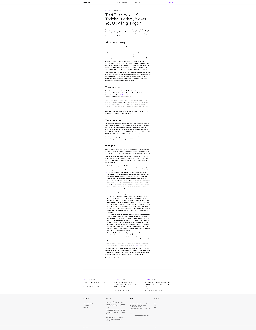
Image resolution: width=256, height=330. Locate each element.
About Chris (155, 301)
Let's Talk (171, 2)
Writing (135, 2)
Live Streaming (86, 305)
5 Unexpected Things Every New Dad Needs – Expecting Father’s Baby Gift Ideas (157, 284)
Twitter (154, 307)
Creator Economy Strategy (88, 303)
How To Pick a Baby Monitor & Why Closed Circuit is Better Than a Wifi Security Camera (125, 284)
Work (131, 2)
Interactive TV (85, 307)
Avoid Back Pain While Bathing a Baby (95, 282)
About (140, 2)
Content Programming (87, 301)
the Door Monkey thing (126, 94)
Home (118, 2)
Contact (154, 303)
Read (84, 288)
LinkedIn (154, 305)
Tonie (136, 245)
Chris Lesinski (86, 2)
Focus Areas (124, 2)
